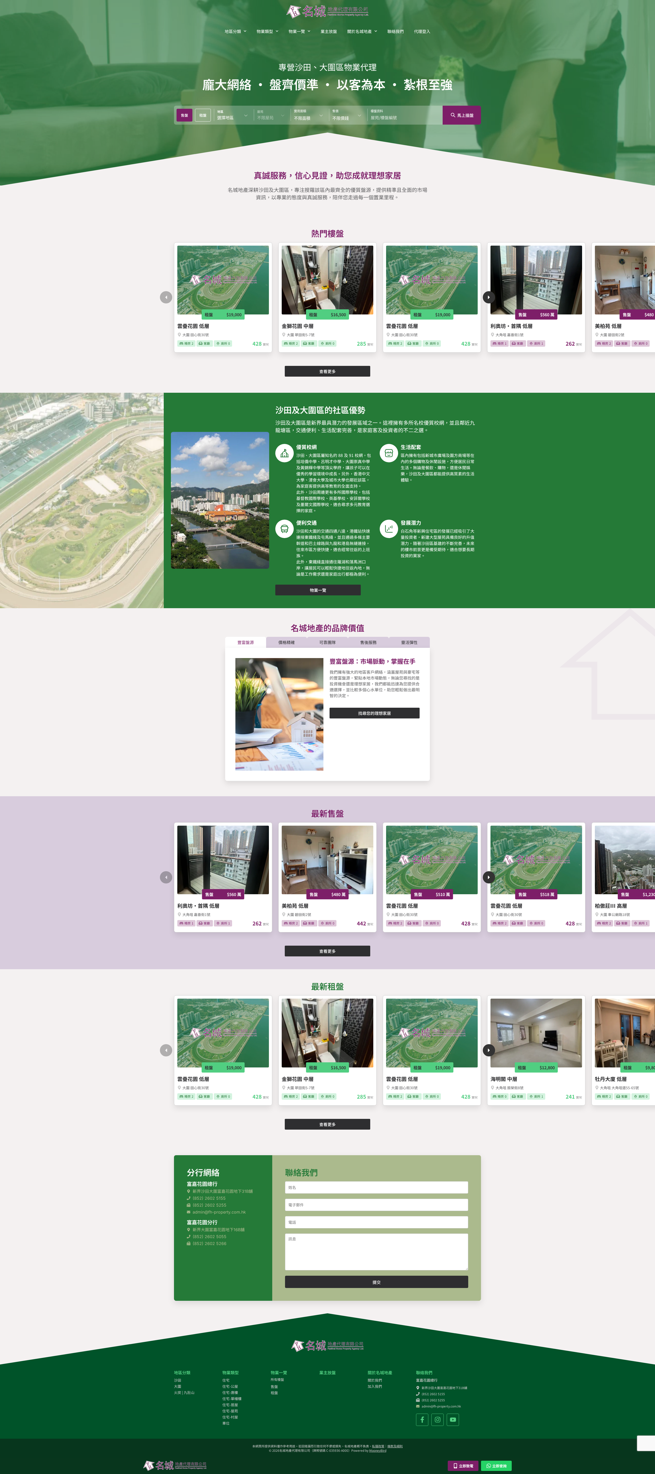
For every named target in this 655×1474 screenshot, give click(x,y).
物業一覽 (297, 31)
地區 (220, 111)
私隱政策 (378, 1446)
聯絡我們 (395, 31)
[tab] (184, 115)
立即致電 (466, 1465)
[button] (166, 297)
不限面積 (302, 118)
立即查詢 (499, 1465)
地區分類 (233, 31)
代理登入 (422, 31)
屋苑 (260, 111)
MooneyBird (377, 1450)
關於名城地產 (359, 31)
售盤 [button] (184, 115)
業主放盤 (329, 31)
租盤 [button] (202, 115)
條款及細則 (395, 1446)
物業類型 (265, 31)
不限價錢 (340, 118)
